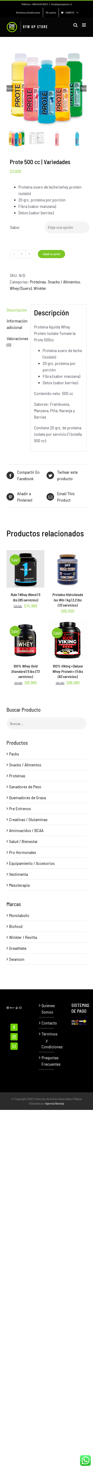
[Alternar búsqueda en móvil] (75, 25)
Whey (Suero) (21, 288)
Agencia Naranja (54, 1103)
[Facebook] (14, 1027)
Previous (9, 88)
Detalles (25, 575)
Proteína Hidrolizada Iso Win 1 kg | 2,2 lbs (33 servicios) (67, 599)
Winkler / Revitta (23, 937)
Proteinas (38, 281)
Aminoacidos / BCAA (26, 830)
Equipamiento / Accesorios (32, 863)
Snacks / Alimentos (64, 281)
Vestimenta (18, 874)
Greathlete (17, 948)
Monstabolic (19, 915)
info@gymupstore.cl (61, 4)
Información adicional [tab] (17, 324)
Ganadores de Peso (25, 786)
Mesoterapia (19, 885)
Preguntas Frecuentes (47, 1061)
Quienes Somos (47, 1008)
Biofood (15, 926)
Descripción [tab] (17, 309)
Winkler (40, 288)
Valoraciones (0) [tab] (17, 341)
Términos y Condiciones (47, 1040)
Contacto (47, 1022)
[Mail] (14, 1046)
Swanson (16, 959)
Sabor (15, 227)
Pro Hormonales (22, 852)
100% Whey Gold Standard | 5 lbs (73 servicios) (25, 671)
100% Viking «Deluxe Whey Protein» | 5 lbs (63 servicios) (67, 671)
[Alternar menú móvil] (84, 25)
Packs (14, 753)
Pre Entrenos (20, 808)
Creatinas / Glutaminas (28, 819)
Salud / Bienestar (23, 841)
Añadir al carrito (51, 254)
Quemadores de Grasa (27, 797)
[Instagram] (14, 1036)
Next (84, 88)
